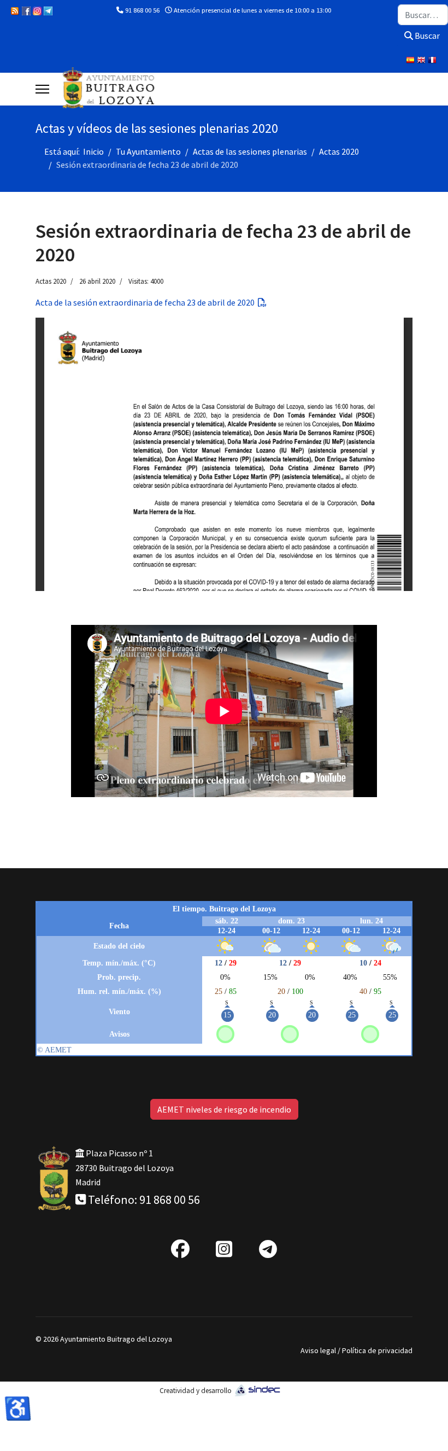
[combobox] (423, 14)
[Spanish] (411, 61)
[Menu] (42, 89)
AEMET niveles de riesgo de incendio (224, 1109)
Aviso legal (318, 1350)
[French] (433, 61)
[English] (422, 61)
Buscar (426, 35)
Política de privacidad (377, 1350)
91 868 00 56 (142, 10)
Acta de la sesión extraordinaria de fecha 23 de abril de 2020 (147, 302)
